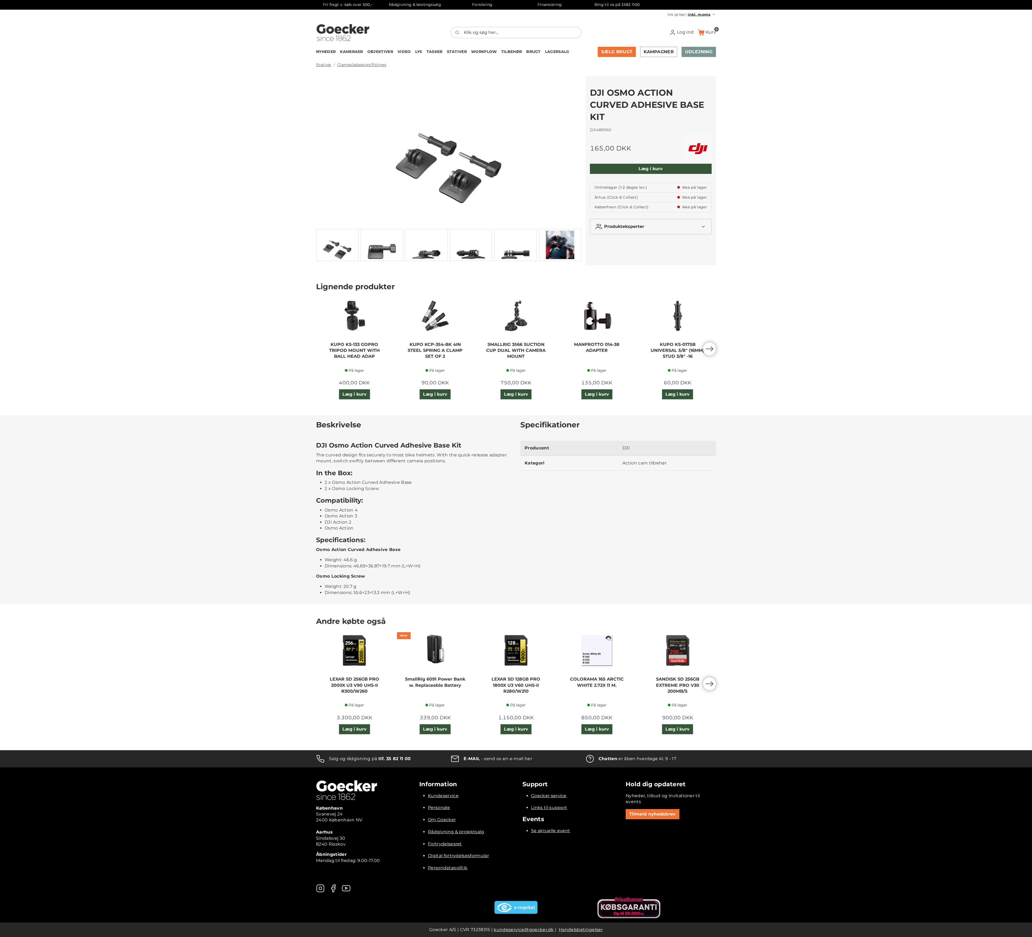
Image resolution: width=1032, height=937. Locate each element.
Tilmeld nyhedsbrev (652, 814)
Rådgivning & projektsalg (456, 831)
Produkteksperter (624, 226)
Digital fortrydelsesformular (458, 855)
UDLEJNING (698, 51)
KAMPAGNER (659, 51)
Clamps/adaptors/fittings (361, 64)
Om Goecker (442, 819)
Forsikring (482, 4)
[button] (691, 14)
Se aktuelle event (550, 830)
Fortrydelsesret (445, 843)
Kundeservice (443, 795)
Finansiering (550, 4)
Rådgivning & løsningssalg (415, 4)
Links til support (549, 807)
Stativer (324, 64)
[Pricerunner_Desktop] (628, 907)
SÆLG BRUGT (616, 51)
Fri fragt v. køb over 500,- (347, 4)
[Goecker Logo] (343, 32)
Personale (439, 807)
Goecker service (549, 795)
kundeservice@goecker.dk (524, 929)
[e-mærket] (516, 907)
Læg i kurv (651, 168)
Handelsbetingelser (581, 929)
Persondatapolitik (447, 867)
